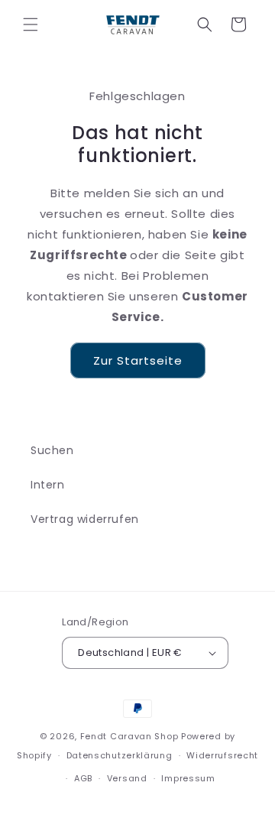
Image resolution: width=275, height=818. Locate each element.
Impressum (188, 778)
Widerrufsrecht (222, 755)
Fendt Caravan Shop (129, 736)
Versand (127, 778)
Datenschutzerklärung (119, 755)
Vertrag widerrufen (85, 519)
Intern (48, 484)
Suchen (52, 450)
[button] (30, 24)
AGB (83, 778)
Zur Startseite (138, 360)
